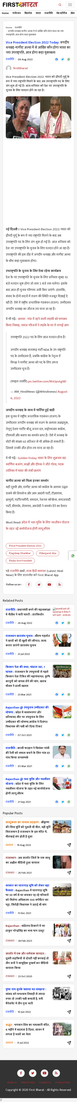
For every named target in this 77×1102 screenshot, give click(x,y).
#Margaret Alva (47, 553)
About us (12, 1082)
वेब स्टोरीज (61, 13)
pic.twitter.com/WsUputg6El (47, 381)
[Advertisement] (38, 180)
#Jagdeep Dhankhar (20, 553)
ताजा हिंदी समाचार (36, 571)
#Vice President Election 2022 (25, 546)
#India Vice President (20, 561)
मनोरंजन (17, 13)
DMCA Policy (28, 1082)
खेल (73, 13)
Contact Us (45, 1082)
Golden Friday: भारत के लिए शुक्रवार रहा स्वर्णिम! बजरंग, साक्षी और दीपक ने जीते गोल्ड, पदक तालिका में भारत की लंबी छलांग (36, 464)
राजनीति (48, 13)
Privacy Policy (62, 1082)
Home (5, 13)
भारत (38, 13)
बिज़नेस (28, 13)
